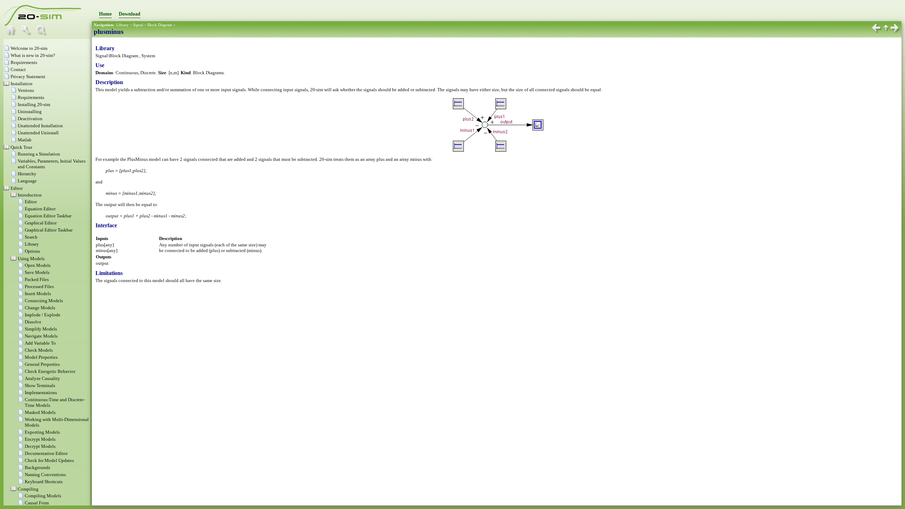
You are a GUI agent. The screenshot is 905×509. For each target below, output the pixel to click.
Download (129, 14)
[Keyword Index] (28, 33)
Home (105, 14)
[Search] (43, 33)
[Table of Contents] (12, 33)
